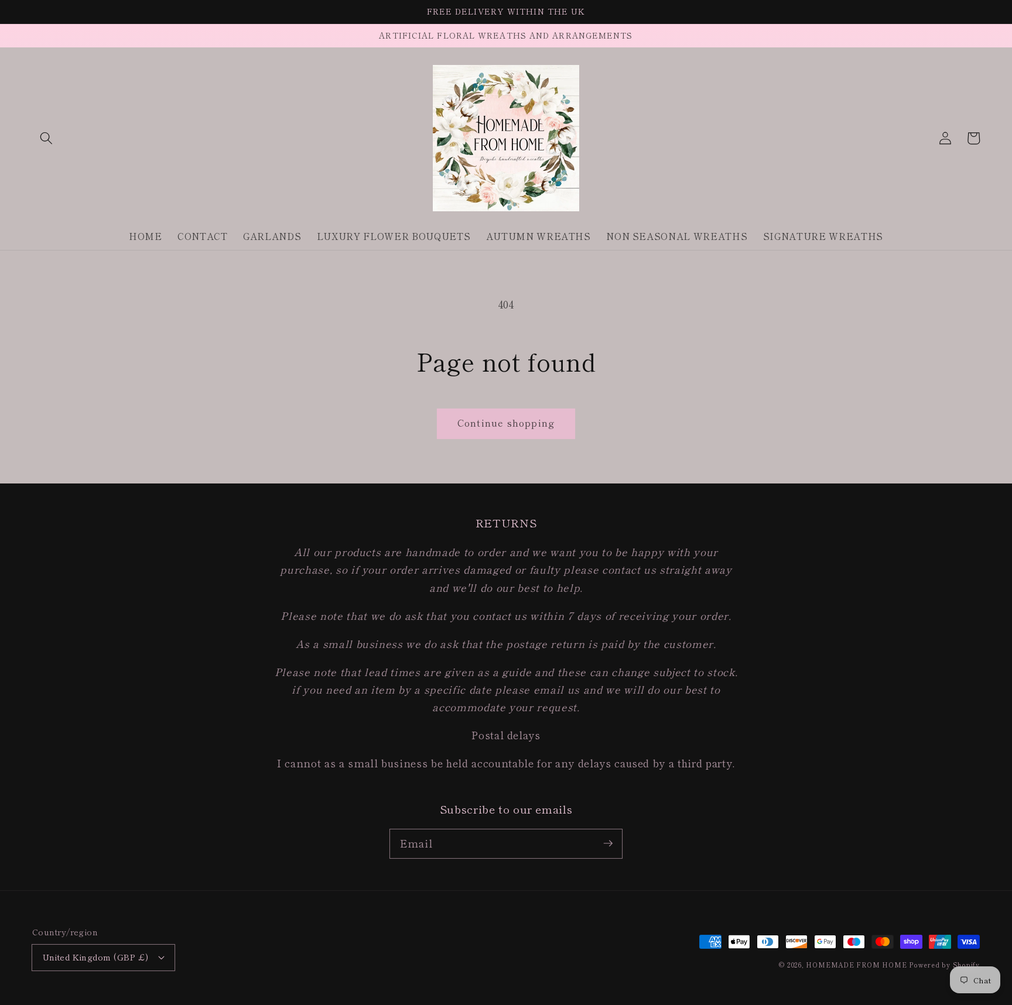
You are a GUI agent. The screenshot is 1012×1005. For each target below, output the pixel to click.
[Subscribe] (608, 843)
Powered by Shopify (944, 964)
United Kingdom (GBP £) (96, 957)
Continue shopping (506, 423)
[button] (46, 138)
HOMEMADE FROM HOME (856, 964)
